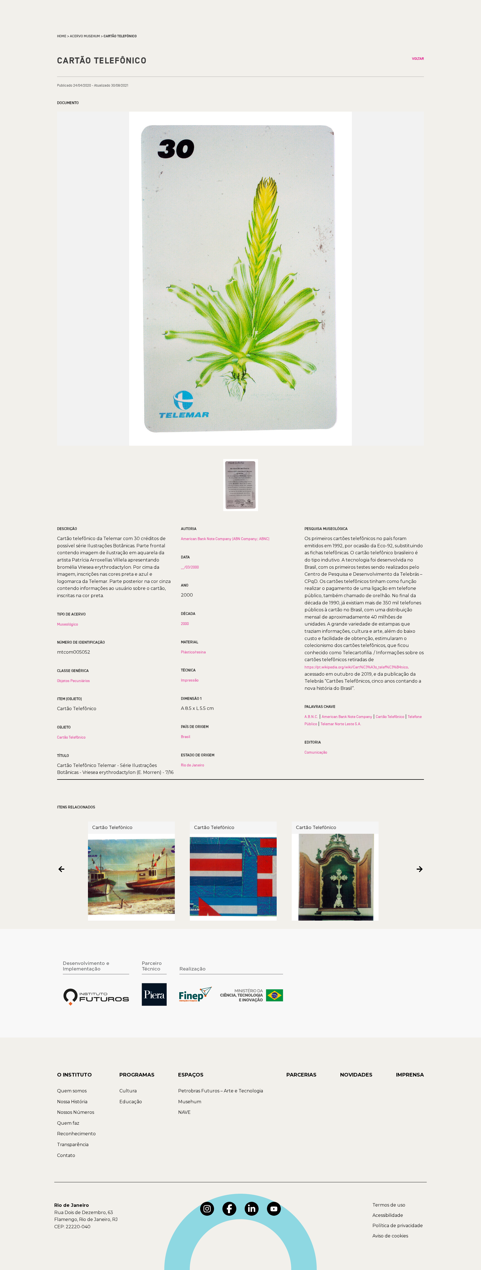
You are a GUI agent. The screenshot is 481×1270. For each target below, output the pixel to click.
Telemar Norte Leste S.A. (341, 724)
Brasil (185, 736)
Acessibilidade (387, 1215)
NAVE (184, 1112)
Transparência (73, 1144)
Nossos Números (75, 1112)
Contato (66, 1155)
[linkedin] (252, 1209)
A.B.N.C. (311, 716)
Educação (130, 1101)
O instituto (74, 1075)
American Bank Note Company (347, 716)
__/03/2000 (190, 567)
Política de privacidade (397, 1225)
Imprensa (410, 1075)
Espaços (190, 1075)
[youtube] (274, 1209)
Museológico (67, 624)
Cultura (128, 1091)
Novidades (356, 1075)
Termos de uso (388, 1205)
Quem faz (68, 1123)
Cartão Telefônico (71, 737)
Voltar (418, 59)
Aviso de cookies (390, 1236)
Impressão (189, 680)
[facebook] (229, 1209)
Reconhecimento (76, 1133)
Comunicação (316, 752)
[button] (61, 869)
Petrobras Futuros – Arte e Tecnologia (220, 1091)
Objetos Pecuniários (73, 680)
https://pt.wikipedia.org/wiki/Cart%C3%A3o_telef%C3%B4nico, (357, 667)
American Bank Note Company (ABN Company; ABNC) (225, 538)
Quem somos (72, 1091)
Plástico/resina (193, 652)
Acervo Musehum (85, 36)
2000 (185, 623)
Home (61, 36)
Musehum (189, 1101)
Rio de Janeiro (192, 765)
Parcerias (301, 1075)
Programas (136, 1075)
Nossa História (72, 1101)
